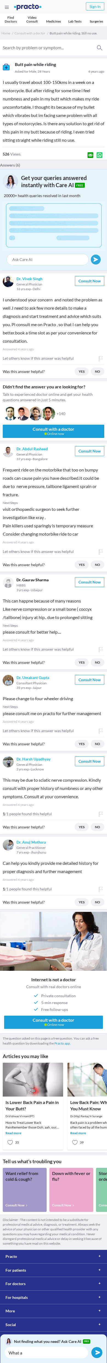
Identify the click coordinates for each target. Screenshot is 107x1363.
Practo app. (62, 1043)
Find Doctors (11, 19)
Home (5, 33)
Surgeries (96, 21)
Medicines (53, 21)
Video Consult (32, 19)
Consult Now (89, 281)
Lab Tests (74, 21)
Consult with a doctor (30, 33)
